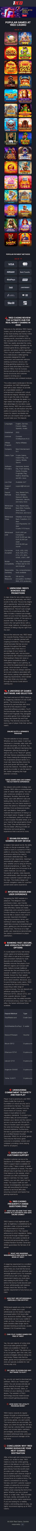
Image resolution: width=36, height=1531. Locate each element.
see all (16, 30)
